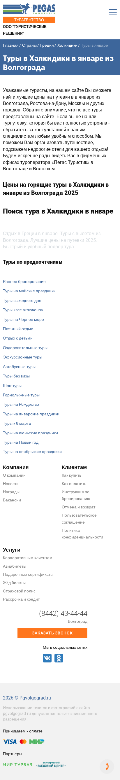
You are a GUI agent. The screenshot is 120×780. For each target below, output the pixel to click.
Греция (47, 45)
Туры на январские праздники (31, 414)
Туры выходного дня (22, 300)
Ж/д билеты (14, 582)
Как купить (71, 475)
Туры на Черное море (23, 319)
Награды (11, 491)
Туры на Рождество (21, 404)
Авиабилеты (14, 566)
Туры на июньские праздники (30, 433)
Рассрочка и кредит (21, 599)
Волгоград (77, 621)
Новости (11, 483)
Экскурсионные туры (22, 357)
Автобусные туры (19, 366)
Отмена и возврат (78, 507)
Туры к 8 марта (17, 423)
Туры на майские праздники (29, 290)
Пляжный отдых (18, 328)
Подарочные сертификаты (28, 574)
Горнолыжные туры (21, 395)
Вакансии (12, 500)
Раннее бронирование (24, 281)
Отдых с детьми (18, 338)
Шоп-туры (12, 385)
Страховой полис (19, 591)
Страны (29, 45)
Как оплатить (74, 483)
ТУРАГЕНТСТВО (29, 19)
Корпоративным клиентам (27, 557)
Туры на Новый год (20, 442)
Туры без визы (16, 376)
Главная (11, 45)
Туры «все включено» (23, 309)
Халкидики (67, 45)
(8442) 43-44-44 (63, 613)
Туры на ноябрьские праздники (32, 451)
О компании (14, 475)
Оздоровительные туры (25, 347)
